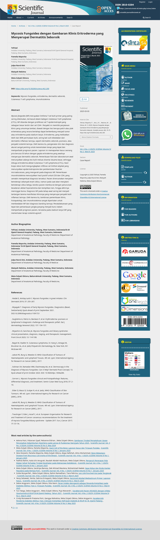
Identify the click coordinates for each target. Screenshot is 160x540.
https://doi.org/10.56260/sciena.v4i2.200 (32, 88)
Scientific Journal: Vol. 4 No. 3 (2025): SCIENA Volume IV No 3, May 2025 (46, 503)
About (19, 17)
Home (10, 17)
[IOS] (134, 297)
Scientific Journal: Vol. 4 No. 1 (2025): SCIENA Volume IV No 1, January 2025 (62, 449)
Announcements (56, 17)
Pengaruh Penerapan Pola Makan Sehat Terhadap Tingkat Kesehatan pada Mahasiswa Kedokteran (62, 461)
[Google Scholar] (134, 271)
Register (142, 2)
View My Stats (134, 374)
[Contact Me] (134, 111)
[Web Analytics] (134, 369)
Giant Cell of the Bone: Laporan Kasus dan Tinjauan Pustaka (74, 448)
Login (150, 2)
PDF (85, 99)
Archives (41, 17)
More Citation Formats (90, 137)
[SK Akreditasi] (134, 36)
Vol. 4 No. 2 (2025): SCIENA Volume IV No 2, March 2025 (48, 26)
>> (17, 507)
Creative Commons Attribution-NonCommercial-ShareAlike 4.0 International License (95, 194)
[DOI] (134, 284)
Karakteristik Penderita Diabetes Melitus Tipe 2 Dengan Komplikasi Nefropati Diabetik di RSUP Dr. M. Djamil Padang (60, 499)
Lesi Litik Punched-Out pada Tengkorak (95, 473)
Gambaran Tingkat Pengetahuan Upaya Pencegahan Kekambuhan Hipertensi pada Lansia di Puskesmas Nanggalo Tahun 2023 (61, 441)
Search (69, 17)
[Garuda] (134, 248)
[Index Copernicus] (134, 261)
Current (30, 17)
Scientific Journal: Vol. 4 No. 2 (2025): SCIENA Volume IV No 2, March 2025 (47, 476)
